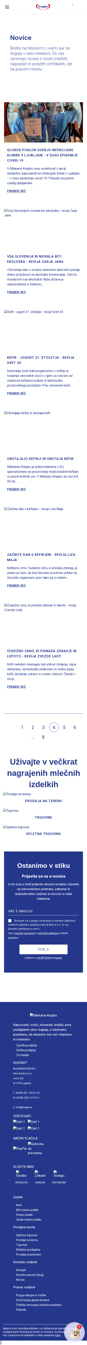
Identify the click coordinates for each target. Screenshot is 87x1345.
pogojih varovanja (25, 933)
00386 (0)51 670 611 (28, 1097)
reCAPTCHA (43, 957)
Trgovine (21, 1244)
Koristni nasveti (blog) (30, 1274)
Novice (20, 1279)
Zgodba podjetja (26, 1045)
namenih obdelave (48, 933)
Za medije (22, 1055)
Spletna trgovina (26, 1235)
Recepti (21, 1270)
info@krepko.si (24, 1107)
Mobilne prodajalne (28, 1249)
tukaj (57, 1335)
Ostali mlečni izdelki (28, 1219)
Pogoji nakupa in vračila (31, 1295)
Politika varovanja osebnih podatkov (39, 1305)
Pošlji (43, 949)
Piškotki (21, 1309)
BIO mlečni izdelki (27, 1210)
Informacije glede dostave (32, 1300)
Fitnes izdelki (24, 1214)
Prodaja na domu (27, 1240)
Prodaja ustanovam (28, 1254)
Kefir (19, 1205)
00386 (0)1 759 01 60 (28, 1092)
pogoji (58, 957)
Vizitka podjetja (26, 1050)
